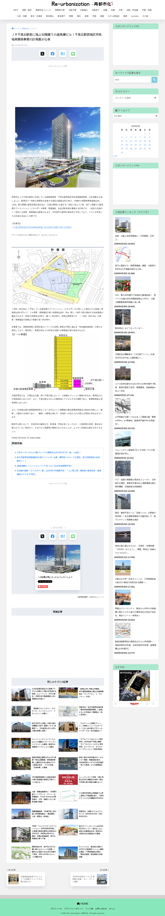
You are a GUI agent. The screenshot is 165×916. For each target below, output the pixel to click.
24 (122, 149)
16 (149, 141)
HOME (84, 903)
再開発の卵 (60, 10)
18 (127, 145)
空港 (94, 16)
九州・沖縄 (22, 16)
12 (131, 141)
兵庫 (113, 10)
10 (122, 141)
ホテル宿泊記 (113, 16)
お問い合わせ (101, 909)
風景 (125, 16)
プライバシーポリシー (73, 909)
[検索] (154, 80)
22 (145, 145)
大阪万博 (72, 10)
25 (127, 149)
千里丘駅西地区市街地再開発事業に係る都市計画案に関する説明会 (43, 227)
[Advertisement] (58, 87)
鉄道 (87, 16)
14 (140, 141)
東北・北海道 (36, 16)
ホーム (112, 909)
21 (140, 145)
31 (122, 152)
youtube (134, 16)
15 (145, 141)
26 (131, 149)
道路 (102, 16)
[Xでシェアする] (42, 53)
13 (136, 141)
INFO (16, 10)
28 (140, 149)
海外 (79, 16)
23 (149, 145)
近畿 (105, 10)
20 (136, 145)
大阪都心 (84, 10)
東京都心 (50, 16)
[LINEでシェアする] (73, 53)
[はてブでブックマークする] (62, 53)
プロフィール (56, 909)
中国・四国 (147, 10)
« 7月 (115, 156)
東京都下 (61, 16)
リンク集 (89, 909)
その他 (145, 16)
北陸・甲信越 (132, 10)
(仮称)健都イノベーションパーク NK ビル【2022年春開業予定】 (44, 466)
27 (136, 149)
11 (126, 141)
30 (149, 149)
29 (145, 149)
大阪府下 (95, 10)
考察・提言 (27, 10)
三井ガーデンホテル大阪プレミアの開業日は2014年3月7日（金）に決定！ (49, 452)
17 (122, 145)
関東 (71, 16)
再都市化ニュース (43, 10)
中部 (121, 10)
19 (131, 145)
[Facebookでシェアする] (52, 53)
